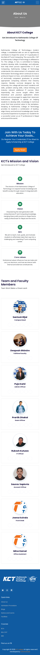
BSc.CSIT (4, 632)
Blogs (3, 609)
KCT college (19, 649)
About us (4, 602)
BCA (2, 628)
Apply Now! (20, 150)
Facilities (4, 617)
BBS (2, 636)
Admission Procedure (9, 606)
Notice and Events (7, 613)
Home (16, 17)
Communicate (25, 652)
